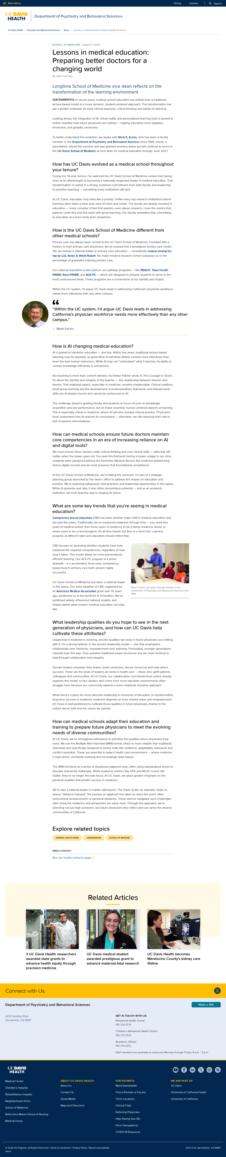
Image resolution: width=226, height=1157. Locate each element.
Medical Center (14, 1081)
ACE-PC (91, 275)
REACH (145, 270)
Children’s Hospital (16, 1088)
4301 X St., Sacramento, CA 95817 (203, 1147)
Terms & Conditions (60, 1147)
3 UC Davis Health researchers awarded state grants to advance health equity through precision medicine (51, 961)
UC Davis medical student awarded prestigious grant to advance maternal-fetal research (113, 958)
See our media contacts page (71, 858)
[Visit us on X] (199, 1070)
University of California (184, 1099)
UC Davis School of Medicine (76, 151)
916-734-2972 (123, 1046)
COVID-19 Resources (128, 1132)
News (66, 30)
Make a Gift (206, 1004)
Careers (193, 3)
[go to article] (52, 929)
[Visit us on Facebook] (183, 1070)
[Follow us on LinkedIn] (191, 1070)
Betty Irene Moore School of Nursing (26, 1114)
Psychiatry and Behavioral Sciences (43, 30)
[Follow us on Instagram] (208, 1070)
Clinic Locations (125, 1099)
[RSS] (216, 1070)
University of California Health (188, 1092)
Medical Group (14, 1121)
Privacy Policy (80, 1147)
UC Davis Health (15, 30)
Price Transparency (127, 1125)
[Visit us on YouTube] (176, 1070)
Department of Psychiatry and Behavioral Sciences (106, 142)
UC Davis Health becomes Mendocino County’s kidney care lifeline (173, 958)
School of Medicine (66, 44)
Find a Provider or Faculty (131, 1092)
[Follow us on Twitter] (217, 990)
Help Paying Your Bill (128, 1119)
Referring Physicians (128, 1112)
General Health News (67, 837)
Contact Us (67, 1092)
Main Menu (12, 3)
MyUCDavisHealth (126, 1086)
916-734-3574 (123, 1024)
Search (215, 3)
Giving (177, 3)
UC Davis (176, 1086)
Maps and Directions (73, 1105)
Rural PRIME (71, 275)
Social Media (68, 1099)
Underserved (94, 837)
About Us (66, 1086)
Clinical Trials (123, 1105)
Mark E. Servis (127, 137)
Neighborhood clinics (17, 1101)
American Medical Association (76, 591)
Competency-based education (72, 518)
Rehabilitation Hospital (18, 1094)
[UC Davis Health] (16, 1070)
